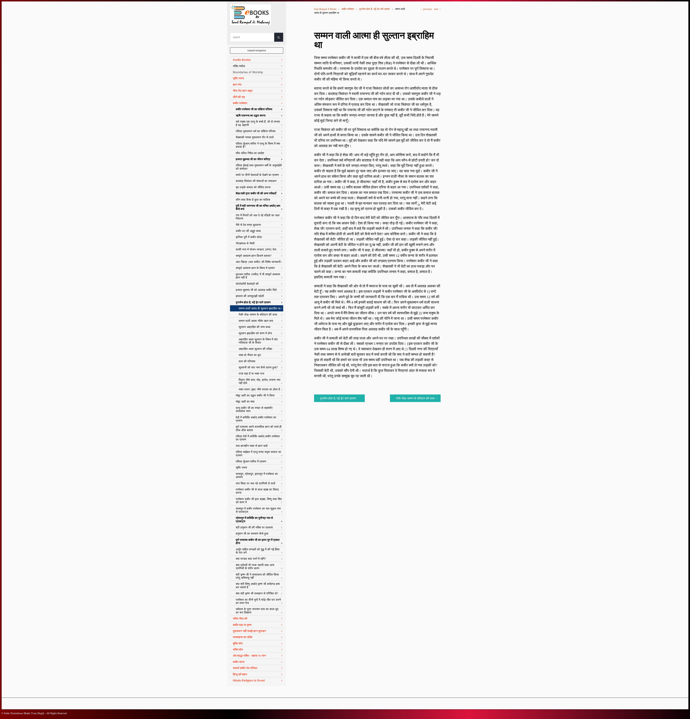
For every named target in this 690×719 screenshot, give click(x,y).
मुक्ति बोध (238, 643)
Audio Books (242, 59)
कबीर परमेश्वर (348, 9)
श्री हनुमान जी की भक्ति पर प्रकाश (254, 527)
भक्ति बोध (238, 649)
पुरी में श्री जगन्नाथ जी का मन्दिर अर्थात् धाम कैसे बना (258, 207)
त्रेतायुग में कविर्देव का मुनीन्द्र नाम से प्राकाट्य (254, 519)
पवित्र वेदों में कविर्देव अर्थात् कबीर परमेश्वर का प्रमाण (258, 437)
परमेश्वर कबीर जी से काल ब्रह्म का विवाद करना (257, 491)
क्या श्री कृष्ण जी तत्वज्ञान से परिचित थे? (257, 593)
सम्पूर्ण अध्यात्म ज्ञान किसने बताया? (254, 255)
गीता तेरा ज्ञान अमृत (242, 90)
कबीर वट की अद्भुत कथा (248, 231)
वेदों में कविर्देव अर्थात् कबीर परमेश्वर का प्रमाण (256, 419)
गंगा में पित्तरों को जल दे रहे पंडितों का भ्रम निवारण (257, 216)
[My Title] (250, 22)
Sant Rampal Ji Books (325, 9)
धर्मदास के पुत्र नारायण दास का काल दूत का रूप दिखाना (257, 610)
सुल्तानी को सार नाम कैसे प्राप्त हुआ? (258, 367)
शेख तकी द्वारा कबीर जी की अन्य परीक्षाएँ (256, 193)
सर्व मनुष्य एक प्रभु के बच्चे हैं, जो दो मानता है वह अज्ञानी (258, 123)
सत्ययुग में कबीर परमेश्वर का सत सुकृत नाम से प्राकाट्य (258, 510)
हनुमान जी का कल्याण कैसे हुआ (252, 533)
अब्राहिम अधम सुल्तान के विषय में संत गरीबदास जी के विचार (258, 340)
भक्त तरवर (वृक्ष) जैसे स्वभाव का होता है (259, 389)
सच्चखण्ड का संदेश (242, 637)
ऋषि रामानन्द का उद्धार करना (251, 115)
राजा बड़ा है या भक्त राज (251, 373)
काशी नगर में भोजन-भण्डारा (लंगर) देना (256, 249)
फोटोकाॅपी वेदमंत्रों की (247, 284)
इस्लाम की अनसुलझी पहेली (250, 296)
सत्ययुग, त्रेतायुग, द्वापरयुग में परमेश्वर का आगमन (257, 475)
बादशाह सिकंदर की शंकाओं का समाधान (256, 181)
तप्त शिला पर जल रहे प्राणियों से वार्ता (255, 483)
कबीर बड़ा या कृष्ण (242, 625)
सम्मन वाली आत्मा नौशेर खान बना (256, 321)
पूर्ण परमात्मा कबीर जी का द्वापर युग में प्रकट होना (258, 541)
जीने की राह (239, 97)
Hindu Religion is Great (249, 680)
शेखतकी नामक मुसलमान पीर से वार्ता (255, 137)
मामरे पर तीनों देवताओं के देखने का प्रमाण (257, 175)
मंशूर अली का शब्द (245, 401)
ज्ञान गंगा (237, 84)
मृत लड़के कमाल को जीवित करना (253, 187)
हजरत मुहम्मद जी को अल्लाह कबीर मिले (256, 290)
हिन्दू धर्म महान (240, 674)
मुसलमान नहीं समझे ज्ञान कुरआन (249, 631)
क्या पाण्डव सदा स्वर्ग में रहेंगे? (251, 558)
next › (437, 9)
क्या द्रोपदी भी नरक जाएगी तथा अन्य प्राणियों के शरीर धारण (255, 566)
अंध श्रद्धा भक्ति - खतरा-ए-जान (249, 655)
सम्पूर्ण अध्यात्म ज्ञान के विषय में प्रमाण (255, 268)
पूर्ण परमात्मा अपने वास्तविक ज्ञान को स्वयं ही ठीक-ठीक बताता (259, 428)
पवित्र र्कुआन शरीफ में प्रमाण (251, 461)
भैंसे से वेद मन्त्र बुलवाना (248, 225)
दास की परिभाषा (247, 361)
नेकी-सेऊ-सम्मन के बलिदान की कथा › (417, 398)
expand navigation (256, 50)
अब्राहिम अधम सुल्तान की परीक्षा (255, 349)
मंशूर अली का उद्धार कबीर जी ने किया (255, 395)
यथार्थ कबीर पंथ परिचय (245, 668)
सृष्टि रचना (238, 78)
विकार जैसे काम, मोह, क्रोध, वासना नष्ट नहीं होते (259, 381)
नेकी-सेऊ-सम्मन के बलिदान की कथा (258, 314)
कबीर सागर (239, 662)
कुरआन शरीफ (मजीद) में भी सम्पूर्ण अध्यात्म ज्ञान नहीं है (258, 275)
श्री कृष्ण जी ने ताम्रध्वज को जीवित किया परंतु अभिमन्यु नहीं (257, 576)
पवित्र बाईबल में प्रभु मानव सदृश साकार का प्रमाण (258, 453)
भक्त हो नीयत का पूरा (250, 355)
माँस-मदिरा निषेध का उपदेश (250, 153)
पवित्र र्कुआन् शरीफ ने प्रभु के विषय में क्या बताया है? (258, 145)
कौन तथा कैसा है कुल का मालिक (253, 199)
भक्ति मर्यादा (239, 66)
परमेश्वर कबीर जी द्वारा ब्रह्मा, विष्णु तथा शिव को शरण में (259, 500)
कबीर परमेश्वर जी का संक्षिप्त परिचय (254, 109)
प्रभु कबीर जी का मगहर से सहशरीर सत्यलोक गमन (254, 409)
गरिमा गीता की (240, 618)
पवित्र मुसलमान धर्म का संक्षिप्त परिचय (255, 131)
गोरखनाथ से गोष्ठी (245, 243)
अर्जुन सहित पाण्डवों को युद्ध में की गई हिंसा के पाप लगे (258, 550)
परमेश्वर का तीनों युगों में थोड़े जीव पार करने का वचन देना (258, 601)
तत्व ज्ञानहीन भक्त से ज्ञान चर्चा (252, 446)
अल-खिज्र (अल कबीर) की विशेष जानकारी (258, 262)
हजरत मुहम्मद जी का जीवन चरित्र (253, 159)
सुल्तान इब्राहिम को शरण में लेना (255, 333)
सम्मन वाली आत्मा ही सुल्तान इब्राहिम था (260, 308)
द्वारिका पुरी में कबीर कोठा (249, 237)
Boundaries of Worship (248, 72)
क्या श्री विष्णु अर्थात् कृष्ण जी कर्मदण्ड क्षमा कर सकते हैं (258, 585)
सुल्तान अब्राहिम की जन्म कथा (254, 327)
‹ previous (426, 9)
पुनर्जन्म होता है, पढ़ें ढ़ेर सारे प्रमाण (374, 9)
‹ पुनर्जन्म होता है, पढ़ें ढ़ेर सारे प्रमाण (336, 398)
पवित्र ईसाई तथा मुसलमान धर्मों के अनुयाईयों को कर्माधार (259, 166)
